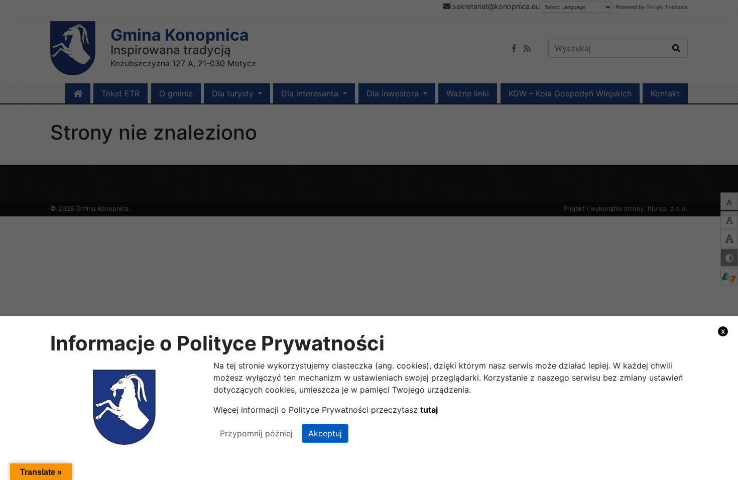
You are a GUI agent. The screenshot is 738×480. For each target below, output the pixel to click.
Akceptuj (325, 433)
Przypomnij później (256, 433)
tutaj (429, 410)
